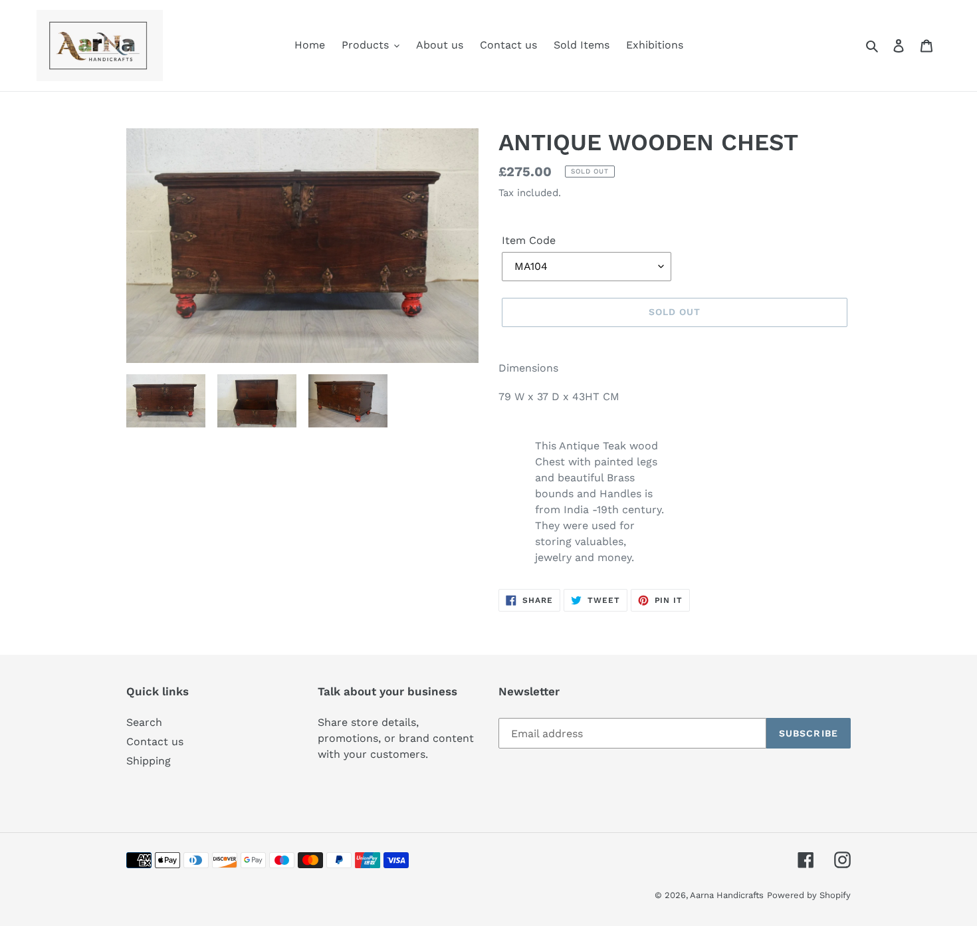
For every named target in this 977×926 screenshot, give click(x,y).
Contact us (154, 741)
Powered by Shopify (809, 895)
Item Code (529, 240)
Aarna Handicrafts (727, 895)
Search (144, 722)
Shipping (148, 760)
